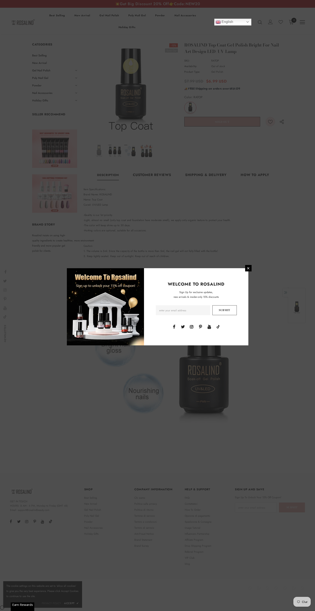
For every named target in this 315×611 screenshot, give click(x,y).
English (227, 22)
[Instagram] (191, 326)
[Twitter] (183, 326)
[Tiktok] (218, 326)
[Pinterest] (200, 326)
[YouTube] (209, 326)
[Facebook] (174, 326)
